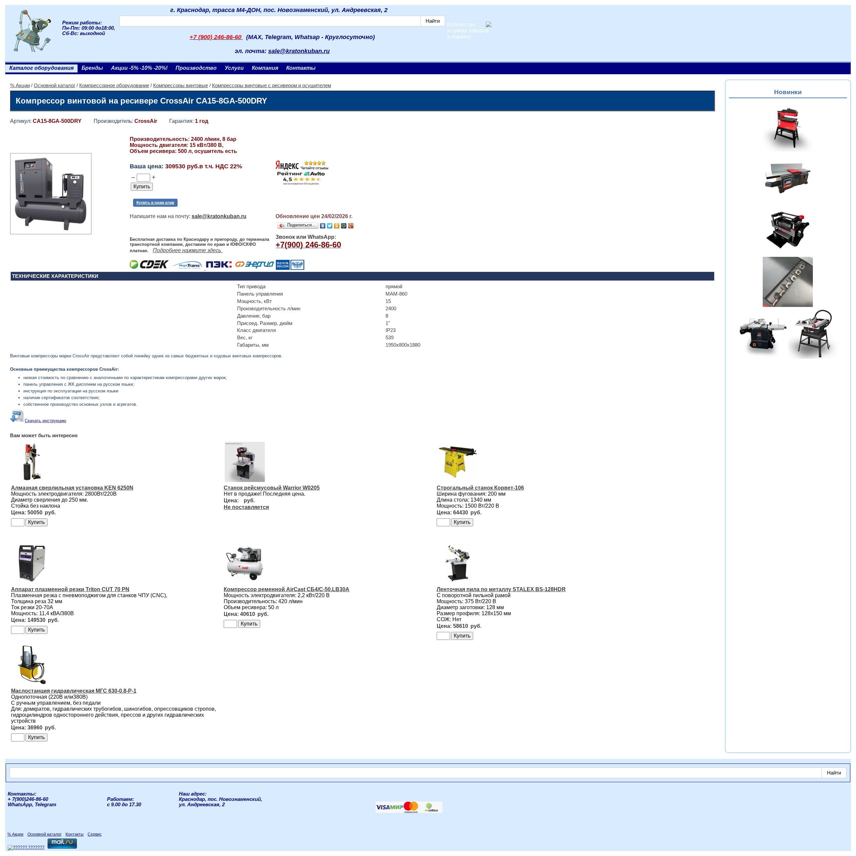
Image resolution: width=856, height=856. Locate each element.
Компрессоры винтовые (180, 85)
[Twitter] (329, 225)
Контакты (301, 68)
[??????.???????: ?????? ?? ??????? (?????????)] (26, 847)
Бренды (92, 68)
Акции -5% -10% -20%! (139, 68)
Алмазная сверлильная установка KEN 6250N (72, 488)
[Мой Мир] (343, 225)
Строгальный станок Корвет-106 (480, 488)
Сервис (95, 834)
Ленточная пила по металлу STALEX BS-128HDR (501, 589)
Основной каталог (54, 85)
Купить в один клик (155, 202)
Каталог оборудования (41, 68)
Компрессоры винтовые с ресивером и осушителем (271, 85)
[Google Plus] (350, 225)
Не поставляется (246, 507)
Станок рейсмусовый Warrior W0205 (272, 488)
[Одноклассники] (336, 225)
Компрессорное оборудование (114, 85)
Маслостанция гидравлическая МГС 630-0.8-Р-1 (73, 691)
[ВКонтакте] (322, 225)
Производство (196, 68)
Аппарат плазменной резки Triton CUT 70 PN (70, 589)
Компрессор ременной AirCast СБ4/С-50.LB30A (286, 589)
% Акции (20, 85)
